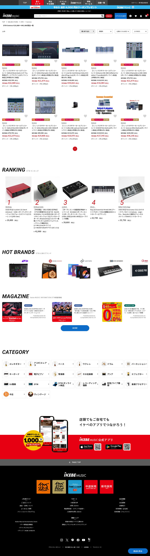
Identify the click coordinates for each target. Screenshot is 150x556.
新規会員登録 (143, 2)
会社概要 (122, 503)
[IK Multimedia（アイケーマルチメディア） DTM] (49, 270)
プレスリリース (97, 547)
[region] (75, 271)
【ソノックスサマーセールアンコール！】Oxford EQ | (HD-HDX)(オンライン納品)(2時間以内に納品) (15, 127)
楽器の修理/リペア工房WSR (74, 521)
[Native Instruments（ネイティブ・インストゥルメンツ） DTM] (110, 270)
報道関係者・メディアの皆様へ (74, 509)
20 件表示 (137, 31)
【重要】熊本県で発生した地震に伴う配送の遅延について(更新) (75, 11)
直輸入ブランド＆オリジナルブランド (74, 524)
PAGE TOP (76, 462)
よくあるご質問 (26, 509)
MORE (74, 328)
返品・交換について (26, 506)
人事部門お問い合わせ (74, 512)
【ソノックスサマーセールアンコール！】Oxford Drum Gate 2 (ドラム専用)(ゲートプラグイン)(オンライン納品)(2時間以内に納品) (15, 74)
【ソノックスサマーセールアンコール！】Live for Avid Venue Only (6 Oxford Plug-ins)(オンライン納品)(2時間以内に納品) (74, 74)
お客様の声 (74, 503)
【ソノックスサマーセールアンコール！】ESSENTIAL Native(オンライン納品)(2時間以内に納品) (104, 127)
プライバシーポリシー (55, 547)
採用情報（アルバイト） (122, 512)
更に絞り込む (85, 31)
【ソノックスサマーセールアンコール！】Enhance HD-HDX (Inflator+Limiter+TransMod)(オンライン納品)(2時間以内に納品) (104, 74)
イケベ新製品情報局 (26, 524)
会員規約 (86, 547)
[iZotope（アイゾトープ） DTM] (79, 270)
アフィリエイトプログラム (26, 512)
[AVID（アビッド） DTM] (18, 270)
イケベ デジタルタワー (26, 528)
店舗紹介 (122, 506)
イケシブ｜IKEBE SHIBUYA (26, 530)
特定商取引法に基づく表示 (72, 547)
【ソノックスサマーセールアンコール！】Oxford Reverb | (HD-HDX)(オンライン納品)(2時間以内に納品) (45, 127)
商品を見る (137, 551)
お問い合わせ (74, 506)
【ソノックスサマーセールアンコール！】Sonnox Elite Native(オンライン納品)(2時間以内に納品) (134, 127)
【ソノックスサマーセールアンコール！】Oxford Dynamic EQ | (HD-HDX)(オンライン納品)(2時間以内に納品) (45, 73)
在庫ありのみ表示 (122, 31)
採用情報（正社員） (122, 509)
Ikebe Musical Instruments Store (26, 521)
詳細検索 (108, 16)
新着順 (101, 31)
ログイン (134, 2)
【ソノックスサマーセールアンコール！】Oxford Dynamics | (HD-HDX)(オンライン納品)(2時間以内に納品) (134, 73)
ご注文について (26, 503)
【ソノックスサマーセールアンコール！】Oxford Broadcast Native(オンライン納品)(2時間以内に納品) (74, 127)
